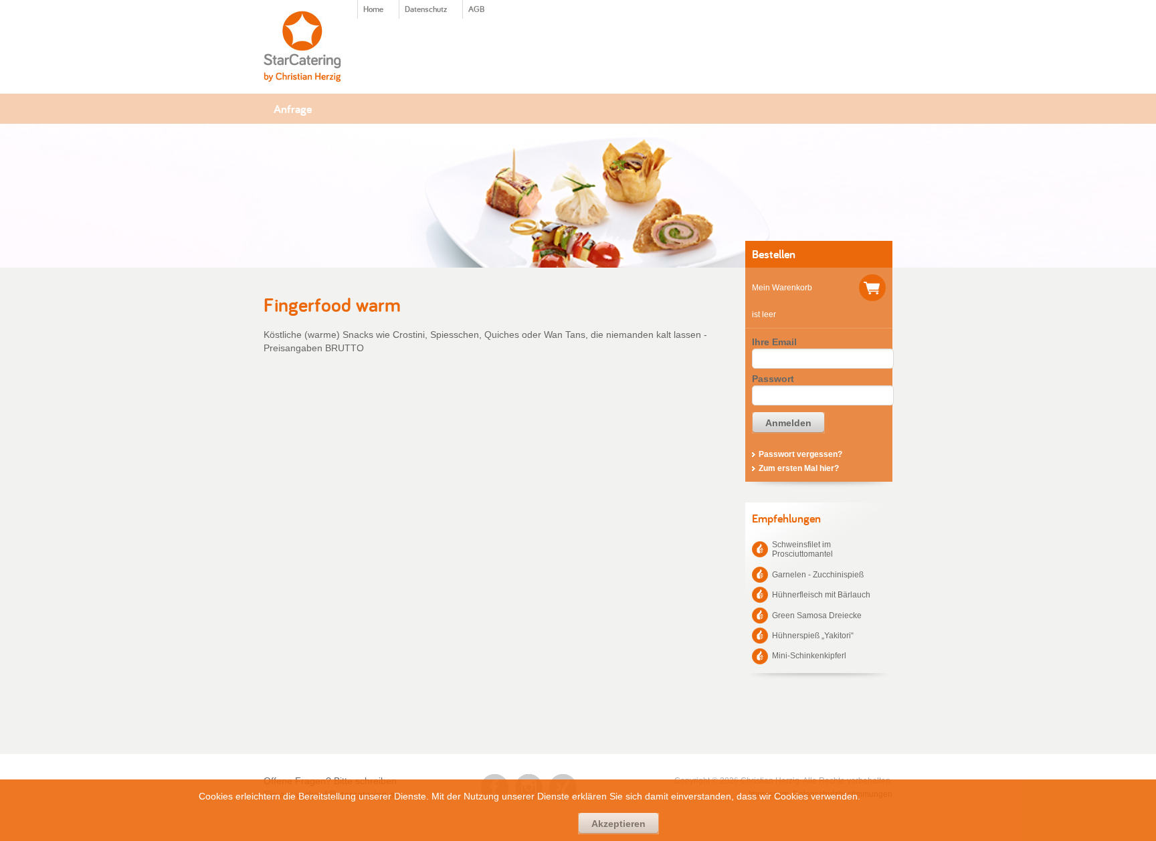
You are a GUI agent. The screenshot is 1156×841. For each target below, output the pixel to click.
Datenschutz (426, 9)
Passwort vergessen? (800, 454)
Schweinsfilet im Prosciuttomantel (802, 549)
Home (373, 9)
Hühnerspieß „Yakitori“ (813, 635)
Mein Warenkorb (782, 287)
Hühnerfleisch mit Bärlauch (821, 594)
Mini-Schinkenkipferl (809, 655)
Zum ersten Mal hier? (799, 468)
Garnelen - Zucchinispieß (818, 574)
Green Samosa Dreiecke (817, 615)
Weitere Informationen (910, 796)
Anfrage (293, 108)
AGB (476, 9)
